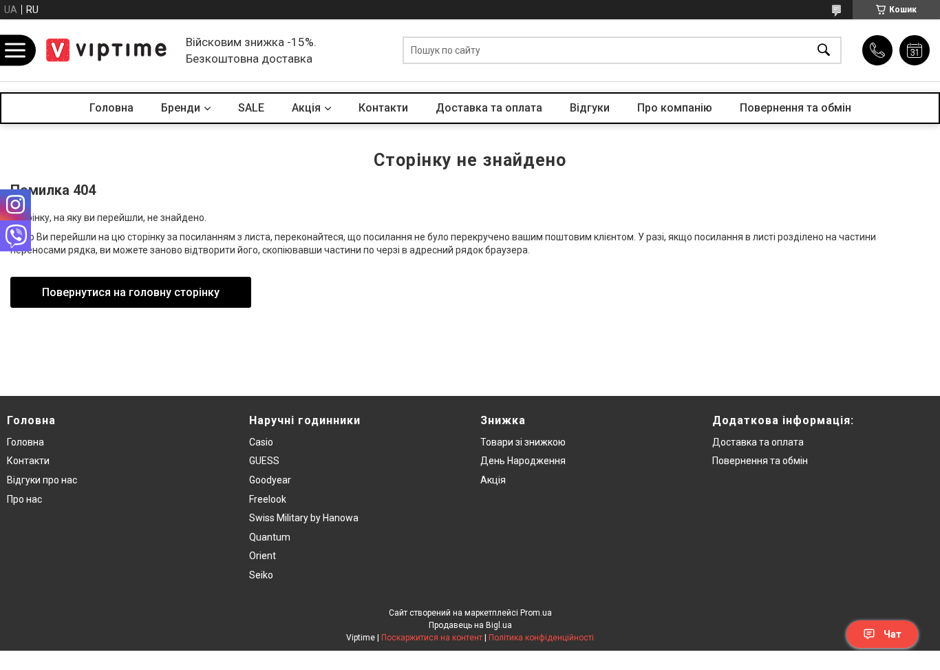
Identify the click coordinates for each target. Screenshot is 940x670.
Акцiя (306, 107)
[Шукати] (823, 50)
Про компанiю (674, 107)
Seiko (261, 574)
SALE (251, 107)
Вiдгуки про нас (42, 479)
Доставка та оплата (489, 107)
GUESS (264, 460)
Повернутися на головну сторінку (131, 292)
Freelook (267, 499)
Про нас (24, 499)
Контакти (383, 107)
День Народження (523, 460)
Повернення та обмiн (760, 460)
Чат (892, 634)
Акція (493, 479)
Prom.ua (536, 613)
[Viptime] (106, 50)
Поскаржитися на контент (431, 637)
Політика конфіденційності (541, 637)
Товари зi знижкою (523, 442)
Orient (262, 555)
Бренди (180, 107)
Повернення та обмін (795, 107)
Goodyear (270, 479)
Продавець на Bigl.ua (470, 625)
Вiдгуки (590, 107)
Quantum (269, 537)
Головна (111, 107)
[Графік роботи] (914, 50)
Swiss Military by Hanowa (304, 517)
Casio (261, 442)
